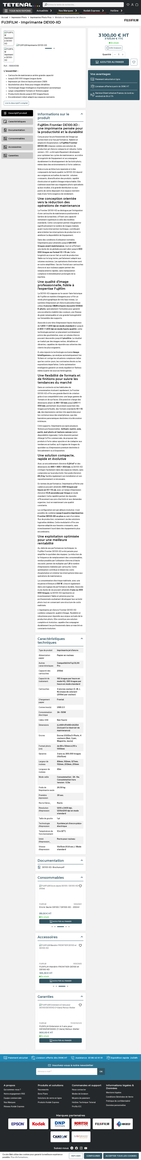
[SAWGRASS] (81, 1136)
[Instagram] (81, 1148)
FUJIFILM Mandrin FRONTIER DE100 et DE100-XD (59, 968)
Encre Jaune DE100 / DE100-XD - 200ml (59, 907)
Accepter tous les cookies (121, 1156)
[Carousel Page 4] (67, 986)
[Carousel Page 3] (60, 926)
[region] (43, 46)
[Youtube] (85, 1148)
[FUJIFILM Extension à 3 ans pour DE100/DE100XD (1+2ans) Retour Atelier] (60, 1012)
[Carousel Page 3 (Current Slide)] (62, 986)
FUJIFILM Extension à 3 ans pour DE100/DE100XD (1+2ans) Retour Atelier (59, 1027)
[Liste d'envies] (128, 4)
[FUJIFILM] (131, 20)
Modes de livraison (80, 1094)
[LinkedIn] (71, 1148)
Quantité (106, 54)
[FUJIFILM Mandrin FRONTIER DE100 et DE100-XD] (60, 953)
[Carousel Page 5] (69, 926)
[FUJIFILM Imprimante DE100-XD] (49, 45)
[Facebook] (76, 1148)
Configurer (93, 1156)
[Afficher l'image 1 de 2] (48, 48)
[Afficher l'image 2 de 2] (54, 48)
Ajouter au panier (112, 62)
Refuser (76, 1156)
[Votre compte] (132, 4)
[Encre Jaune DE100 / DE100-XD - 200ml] (60, 893)
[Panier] (136, 4)
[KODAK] (38, 1124)
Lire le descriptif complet (16, 103)
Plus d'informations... (20, 1157)
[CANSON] (60, 1136)
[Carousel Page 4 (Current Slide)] (66, 926)
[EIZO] (123, 1124)
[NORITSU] (81, 1124)
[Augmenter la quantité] (122, 54)
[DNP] (60, 1124)
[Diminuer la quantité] (114, 54)
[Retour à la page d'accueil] (21, 4)
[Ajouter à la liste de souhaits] (134, 62)
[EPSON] (17, 1124)
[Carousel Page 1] (52, 926)
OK (101, 1071)
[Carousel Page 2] (55, 926)
